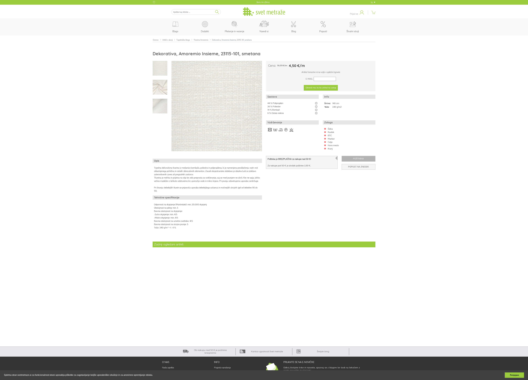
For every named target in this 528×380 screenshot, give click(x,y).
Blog (293, 31)
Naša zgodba (168, 367)
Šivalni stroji (352, 31)
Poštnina (358, 158)
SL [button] (372, 2)
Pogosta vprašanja (222, 367)
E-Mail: (309, 78)
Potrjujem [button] (514, 375)
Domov (156, 40)
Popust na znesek (358, 166)
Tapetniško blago (183, 40)
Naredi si (264, 31)
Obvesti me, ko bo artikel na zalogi (321, 87)
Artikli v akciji (167, 40)
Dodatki (205, 31)
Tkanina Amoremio (201, 40)
